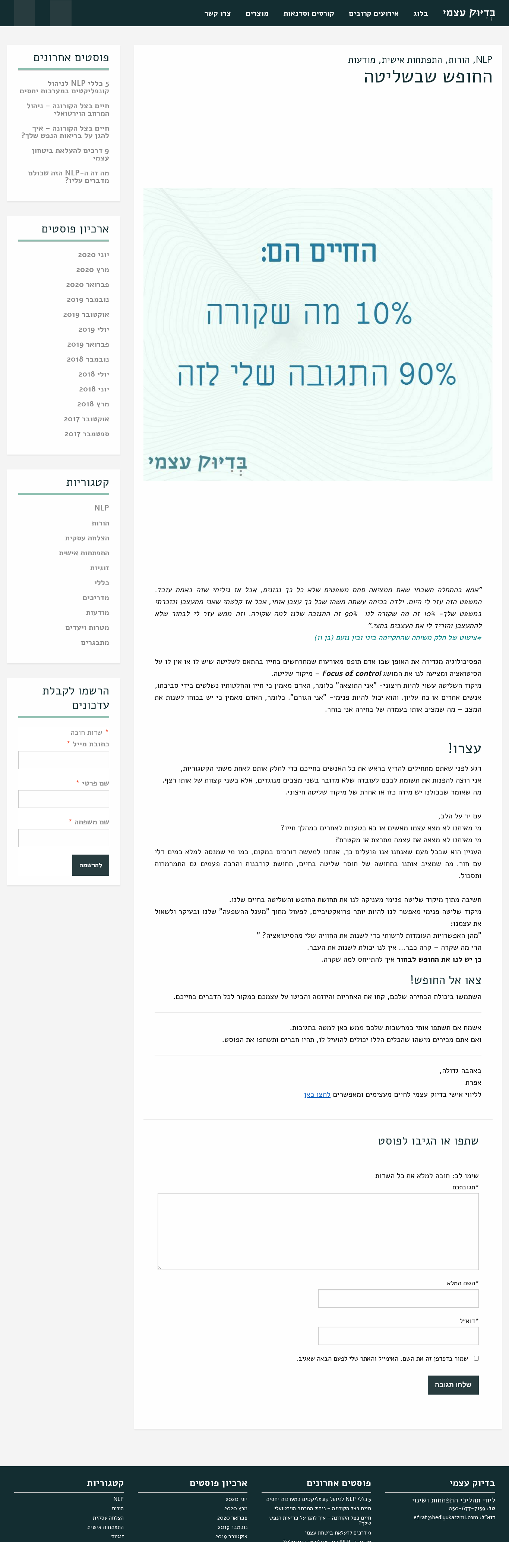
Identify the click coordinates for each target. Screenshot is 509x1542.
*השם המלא (463, 1283)
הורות (459, 59)
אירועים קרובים (374, 13)
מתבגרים (95, 643)
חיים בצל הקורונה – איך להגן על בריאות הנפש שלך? (65, 133)
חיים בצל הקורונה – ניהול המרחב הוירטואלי (67, 110)
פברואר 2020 (87, 285)
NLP (484, 59)
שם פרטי (92, 783)
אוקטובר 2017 (86, 419)
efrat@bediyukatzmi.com (446, 1517)
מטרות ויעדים (87, 628)
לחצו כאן (317, 1094)
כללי (101, 583)
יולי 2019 (93, 330)
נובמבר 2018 (88, 360)
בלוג (421, 13)
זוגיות (99, 568)
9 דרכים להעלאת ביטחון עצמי (70, 155)
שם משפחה (88, 822)
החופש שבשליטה (428, 76)
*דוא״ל (469, 1320)
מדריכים (96, 598)
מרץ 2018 (93, 404)
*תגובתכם (465, 1187)
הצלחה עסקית (87, 538)
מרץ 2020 (92, 270)
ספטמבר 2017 (86, 434)
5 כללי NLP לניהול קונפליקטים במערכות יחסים (64, 88)
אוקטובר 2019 (86, 315)
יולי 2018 (93, 375)
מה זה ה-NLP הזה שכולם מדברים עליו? (68, 177)
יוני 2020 (93, 255)
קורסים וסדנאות (309, 13)
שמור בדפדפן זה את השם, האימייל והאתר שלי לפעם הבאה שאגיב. (382, 1358)
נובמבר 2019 (88, 300)
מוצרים (257, 13)
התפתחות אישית (412, 59)
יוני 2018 (94, 390)
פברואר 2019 (88, 345)
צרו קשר (218, 13)
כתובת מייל (87, 744)
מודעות (362, 59)
